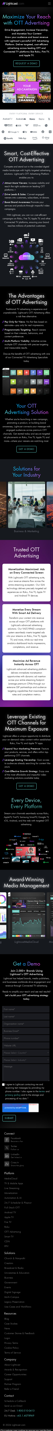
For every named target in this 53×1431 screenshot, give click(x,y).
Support (8, 1379)
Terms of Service (12, 1352)
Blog (6, 1318)
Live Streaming (11, 1188)
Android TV (10, 1212)
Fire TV (7, 1222)
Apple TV (9, 1217)
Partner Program (12, 1384)
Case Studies (11, 1323)
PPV (6, 1246)
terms (42, 1091)
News (7, 1328)
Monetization (11, 1193)
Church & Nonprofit (14, 1258)
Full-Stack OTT (12, 1207)
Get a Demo (26, 786)
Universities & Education (17, 1272)
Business (8, 1277)
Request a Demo (26, 63)
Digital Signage (12, 1292)
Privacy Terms (11, 1343)
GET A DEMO (26, 449)
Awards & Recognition (15, 1369)
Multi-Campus (11, 1297)
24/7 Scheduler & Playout (18, 1202)
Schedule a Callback (15, 1401)
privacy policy (13, 1095)
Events (7, 1287)
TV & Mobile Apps (13, 1183)
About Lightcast (12, 1364)
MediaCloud (10, 1178)
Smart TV (8, 1236)
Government (10, 1282)
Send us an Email (13, 1405)
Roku (7, 1226)
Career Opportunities (15, 1374)
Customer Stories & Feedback (19, 1333)
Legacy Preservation (14, 1301)
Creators (8, 1263)
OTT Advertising (12, 1231)
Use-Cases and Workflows (17, 1306)
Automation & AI (12, 1197)
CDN (7, 1241)
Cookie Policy (11, 1347)
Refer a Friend (11, 1388)
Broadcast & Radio (14, 1268)
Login (7, 1338)
